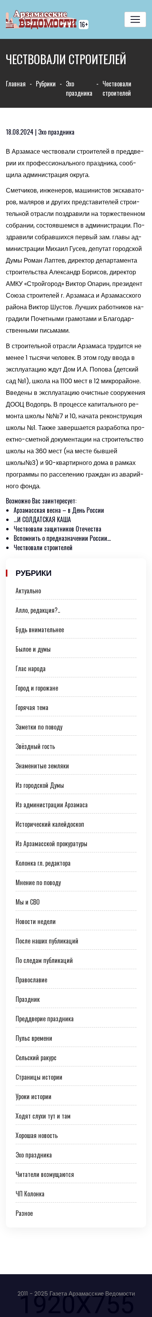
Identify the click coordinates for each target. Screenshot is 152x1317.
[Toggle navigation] (135, 19)
